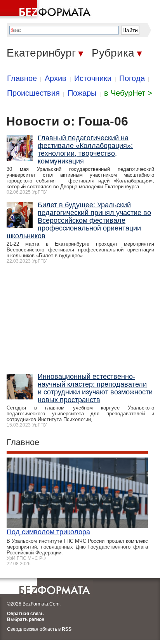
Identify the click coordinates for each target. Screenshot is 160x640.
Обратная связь (25, 613)
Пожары (82, 93)
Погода (132, 78)
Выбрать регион (25, 619)
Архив (55, 78)
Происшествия (33, 93)
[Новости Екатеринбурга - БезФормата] (46, 9)
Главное (22, 78)
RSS (66, 629)
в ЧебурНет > (128, 93)
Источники (92, 78)
